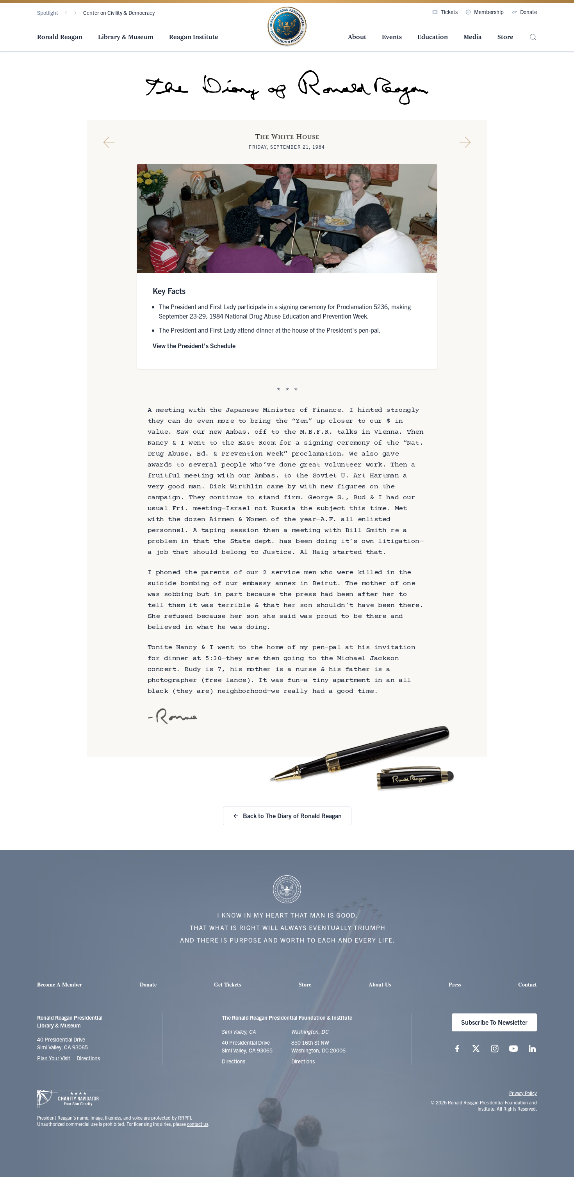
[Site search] (533, 37)
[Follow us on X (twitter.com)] (476, 1048)
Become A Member (59, 984)
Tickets (449, 11)
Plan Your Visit (53, 1057)
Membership (489, 11)
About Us (380, 984)
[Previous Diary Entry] (109, 142)
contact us (197, 1124)
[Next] (75, 13)
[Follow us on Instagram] (494, 1048)
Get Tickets (227, 984)
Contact (527, 984)
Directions (88, 1057)
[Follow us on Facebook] (457, 1048)
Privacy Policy (523, 1093)
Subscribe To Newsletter (494, 1022)
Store (505, 37)
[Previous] (66, 13)
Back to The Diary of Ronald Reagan (292, 815)
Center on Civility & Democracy (119, 12)
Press (455, 984)
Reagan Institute (193, 37)
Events (392, 37)
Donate (528, 11)
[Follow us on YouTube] (513, 1048)
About (357, 37)
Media (472, 37)
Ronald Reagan (59, 37)
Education (432, 37)
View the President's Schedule (194, 345)
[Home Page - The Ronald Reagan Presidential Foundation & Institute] (287, 27)
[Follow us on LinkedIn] (532, 1048)
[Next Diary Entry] (465, 142)
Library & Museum (125, 37)
